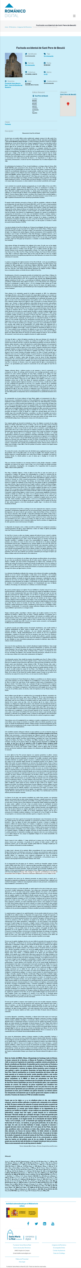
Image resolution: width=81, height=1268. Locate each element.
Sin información (48, 56)
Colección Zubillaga (59, 1253)
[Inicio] (22, 10)
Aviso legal (22, 1262)
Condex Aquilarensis (59, 1250)
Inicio (6, 27)
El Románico (12, 27)
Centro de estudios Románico (22, 1248)
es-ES (46, 74)
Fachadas (8, 124)
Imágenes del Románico (59, 1245)
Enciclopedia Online (59, 1248)
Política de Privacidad (22, 1259)
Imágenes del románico (24, 27)
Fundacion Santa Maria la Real (22, 1245)
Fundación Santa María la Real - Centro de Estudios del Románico (13, 85)
